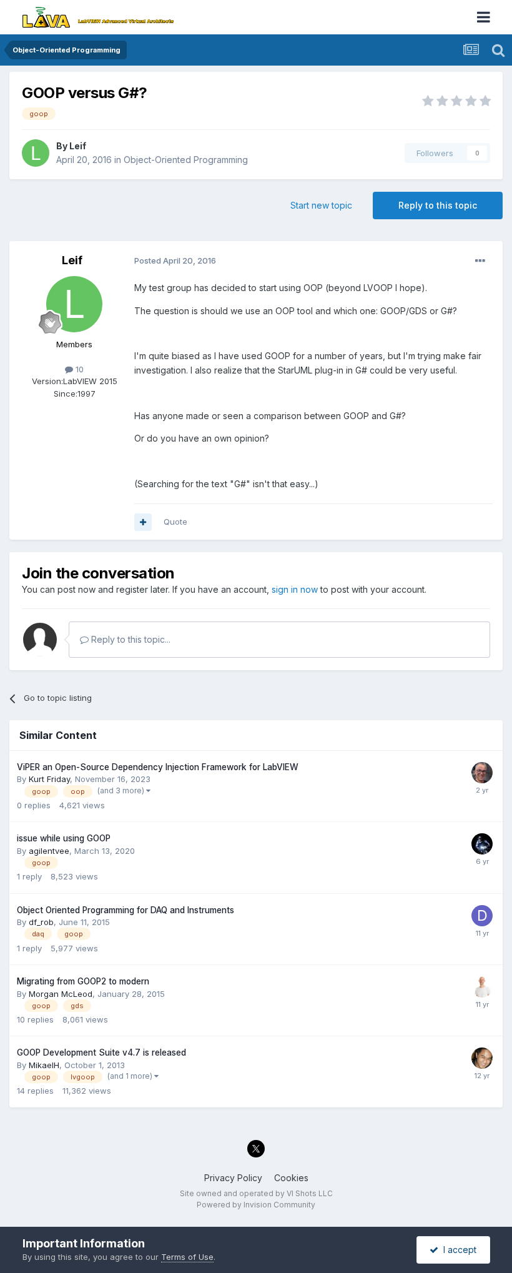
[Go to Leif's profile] (35, 153)
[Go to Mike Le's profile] (482, 1058)
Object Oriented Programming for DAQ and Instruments (125, 910)
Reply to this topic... (129, 639)
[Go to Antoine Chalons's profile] (482, 843)
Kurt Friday (49, 779)
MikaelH (44, 1065)
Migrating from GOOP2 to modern (83, 981)
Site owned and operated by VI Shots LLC (256, 1193)
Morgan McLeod (60, 994)
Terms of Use (187, 1257)
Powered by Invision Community (256, 1204)
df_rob (41, 922)
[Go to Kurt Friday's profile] (482, 772)
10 (78, 369)
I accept (457, 1249)
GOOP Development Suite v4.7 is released (101, 1053)
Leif (77, 146)
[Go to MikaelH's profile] (482, 987)
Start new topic (321, 205)
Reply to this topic (437, 205)
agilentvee (49, 851)
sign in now (295, 589)
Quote (175, 522)
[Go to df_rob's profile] (482, 915)
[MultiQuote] (143, 522)
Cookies (291, 1177)
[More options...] (480, 261)
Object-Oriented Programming (186, 159)
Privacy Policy (233, 1177)
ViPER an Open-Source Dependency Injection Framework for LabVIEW (157, 767)
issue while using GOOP (64, 838)
